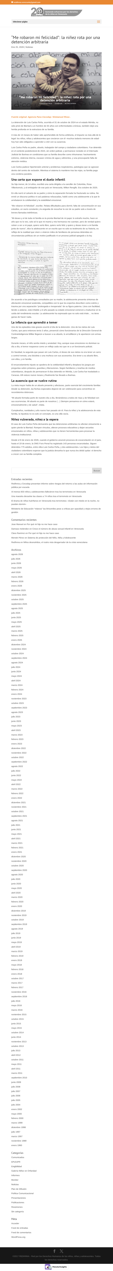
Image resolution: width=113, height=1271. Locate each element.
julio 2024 (15, 667)
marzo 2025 (17, 631)
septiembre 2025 (19, 604)
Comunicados (17, 1157)
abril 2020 (16, 893)
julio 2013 (15, 1050)
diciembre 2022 (18, 748)
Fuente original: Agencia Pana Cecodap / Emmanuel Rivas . (41, 117)
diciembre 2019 (18, 911)
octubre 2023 (17, 703)
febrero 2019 (17, 956)
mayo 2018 (16, 965)
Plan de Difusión (18, 1189)
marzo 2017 (17, 983)
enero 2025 (16, 640)
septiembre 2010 (19, 1077)
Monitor (14, 1180)
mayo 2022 (16, 780)
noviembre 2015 (18, 1014)
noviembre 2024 (18, 649)
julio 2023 (15, 716)
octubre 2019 (17, 919)
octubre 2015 (17, 1019)
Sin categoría (17, 1211)
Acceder (15, 1223)
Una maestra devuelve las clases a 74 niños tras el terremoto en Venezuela (46, 496)
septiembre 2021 (19, 816)
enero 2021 (16, 852)
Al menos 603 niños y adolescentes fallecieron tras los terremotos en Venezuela (48, 492)
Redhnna (15, 542)
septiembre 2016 (19, 996)
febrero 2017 (17, 987)
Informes (15, 1175)
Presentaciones (18, 1198)
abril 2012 (16, 1055)
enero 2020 (16, 906)
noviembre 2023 (18, 698)
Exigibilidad (16, 1166)
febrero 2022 (17, 793)
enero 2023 (16, 744)
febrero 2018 (17, 969)
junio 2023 (16, 721)
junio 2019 (16, 938)
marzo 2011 (16, 1073)
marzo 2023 (17, 735)
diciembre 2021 (18, 802)
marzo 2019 (17, 951)
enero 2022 (16, 798)
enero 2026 (16, 586)
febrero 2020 (17, 901)
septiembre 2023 (19, 707)
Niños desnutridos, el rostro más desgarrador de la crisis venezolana (55, 542)
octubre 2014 (17, 1032)
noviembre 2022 (18, 753)
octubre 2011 (17, 1059)
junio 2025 (16, 617)
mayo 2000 (16, 1114)
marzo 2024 (17, 685)
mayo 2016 (16, 1005)
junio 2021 (16, 829)
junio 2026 (16, 563)
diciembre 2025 (18, 590)
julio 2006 (15, 1095)
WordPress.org (18, 1237)
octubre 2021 (17, 811)
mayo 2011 (16, 1064)
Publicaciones (17, 1202)
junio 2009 (16, 1082)
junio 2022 (16, 775)
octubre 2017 (17, 978)
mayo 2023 (16, 726)
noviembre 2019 (18, 915)
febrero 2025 (17, 635)
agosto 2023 (17, 712)
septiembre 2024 (19, 658)
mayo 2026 (16, 568)
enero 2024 (16, 694)
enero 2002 (16, 1109)
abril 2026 (16, 572)
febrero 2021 (17, 847)
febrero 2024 (17, 689)
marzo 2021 (17, 843)
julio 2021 (15, 825)
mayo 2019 (16, 942)
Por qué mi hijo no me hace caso (42, 524)
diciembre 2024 (18, 644)
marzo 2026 (17, 577)
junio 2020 (16, 883)
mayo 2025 (16, 622)
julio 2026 (15, 559)
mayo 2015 (16, 1028)
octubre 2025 (17, 599)
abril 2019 (16, 947)
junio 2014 (16, 1037)
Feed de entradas (19, 1228)
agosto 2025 (17, 608)
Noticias (29, 47)
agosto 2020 (17, 874)
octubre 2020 (17, 865)
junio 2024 (16, 671)
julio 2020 (15, 879)
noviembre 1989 (18, 1141)
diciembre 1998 (18, 1127)
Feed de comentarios (21, 1232)
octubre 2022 (17, 757)
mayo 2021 (16, 834)
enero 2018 (16, 974)
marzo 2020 (17, 897)
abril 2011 (15, 1068)
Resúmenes (17, 1207)
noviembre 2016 (18, 992)
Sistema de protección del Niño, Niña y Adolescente (52, 538)
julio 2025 (15, 613)
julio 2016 (15, 1001)
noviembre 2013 (18, 1041)
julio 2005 (15, 1100)
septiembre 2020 (19, 870)
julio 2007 (15, 1091)
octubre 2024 (17, 653)
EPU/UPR (15, 1162)
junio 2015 (16, 1023)
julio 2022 (15, 771)
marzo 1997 (17, 1136)
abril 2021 (16, 838)
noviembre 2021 (18, 807)
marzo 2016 (17, 1010)
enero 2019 (16, 960)
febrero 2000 (17, 1118)
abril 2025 (16, 626)
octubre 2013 (17, 1046)
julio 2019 (15, 933)
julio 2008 (15, 1087)
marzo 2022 (17, 789)
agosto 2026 (17, 554)
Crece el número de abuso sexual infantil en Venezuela (58, 529)
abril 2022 (16, 784)
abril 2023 (16, 730)
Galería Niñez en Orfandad (23, 1171)
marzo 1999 (17, 1123)
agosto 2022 (17, 766)
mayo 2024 (16, 676)
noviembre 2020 (18, 861)
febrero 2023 (17, 739)
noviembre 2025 (18, 595)
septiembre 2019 (19, 924)
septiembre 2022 (19, 762)
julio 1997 (15, 1132)
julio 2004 (15, 1105)
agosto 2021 (17, 820)
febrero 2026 (17, 581)
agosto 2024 (17, 662)
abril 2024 (16, 680)
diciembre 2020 (18, 856)
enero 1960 (16, 1145)
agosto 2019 (17, 929)
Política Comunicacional (22, 1193)
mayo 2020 (16, 888)
